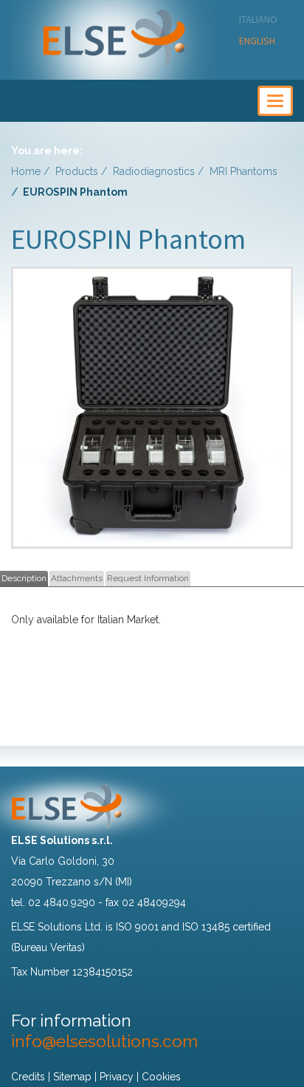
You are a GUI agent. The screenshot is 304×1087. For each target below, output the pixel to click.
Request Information (148, 578)
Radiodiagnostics (154, 171)
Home (26, 171)
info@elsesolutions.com (104, 1041)
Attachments (77, 578)
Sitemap (72, 1077)
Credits (28, 1077)
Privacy (117, 1077)
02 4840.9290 (61, 902)
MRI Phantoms (243, 171)
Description (23, 578)
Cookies (161, 1077)
